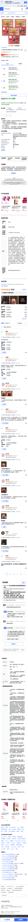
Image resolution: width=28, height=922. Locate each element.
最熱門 (3, 323)
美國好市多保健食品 (21, 838)
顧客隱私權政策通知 (18, 888)
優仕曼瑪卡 (14, 838)
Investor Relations (10, 886)
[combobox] (22, 323)
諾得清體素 (3, 838)
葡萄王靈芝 (7, 846)
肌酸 (2, 831)
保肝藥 (2, 844)
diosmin (12, 848)
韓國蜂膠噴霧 (19, 836)
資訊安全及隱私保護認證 (17, 890)
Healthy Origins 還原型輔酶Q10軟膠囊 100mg (11, 863)
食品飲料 (7, 16)
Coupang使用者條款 (20, 886)
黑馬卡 (17, 848)
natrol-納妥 (3, 848)
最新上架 (7, 323)
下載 (25, 2)
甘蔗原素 (14, 829)
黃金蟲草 (14, 836)
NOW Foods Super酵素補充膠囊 (8, 868)
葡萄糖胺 (19, 829)
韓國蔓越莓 (13, 844)
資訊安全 (8, 890)
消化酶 (2, 846)
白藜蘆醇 (23, 16)
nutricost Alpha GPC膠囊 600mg (8, 876)
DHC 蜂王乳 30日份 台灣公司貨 (8, 865)
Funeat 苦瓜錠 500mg (6, 861)
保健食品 (12, 16)
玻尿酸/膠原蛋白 (4, 829)
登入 (18, 6)
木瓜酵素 (8, 842)
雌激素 (2, 840)
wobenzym (13, 842)
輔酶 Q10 (22, 827)
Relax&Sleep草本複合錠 (7, 877)
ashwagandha (4, 836)
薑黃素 (18, 831)
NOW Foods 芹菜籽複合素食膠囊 (8, 856)
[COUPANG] (5, 902)
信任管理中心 (10, 888)
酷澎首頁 (3, 16)
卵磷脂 (22, 831)
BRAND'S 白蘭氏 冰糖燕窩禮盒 (8, 858)
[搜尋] (25, 13)
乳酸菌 (2, 827)
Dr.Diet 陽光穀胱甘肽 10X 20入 (8, 872)
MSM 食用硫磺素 (11, 831)
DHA (18, 827)
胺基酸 (5, 831)
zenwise (6, 840)
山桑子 (19, 846)
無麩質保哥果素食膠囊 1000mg (8, 859)
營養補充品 (18, 16)
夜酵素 (9, 836)
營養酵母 (11, 840)
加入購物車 (7, 919)
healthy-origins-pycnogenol (20, 840)
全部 (2, 12)
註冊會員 (21, 6)
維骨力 (8, 848)
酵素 (10, 829)
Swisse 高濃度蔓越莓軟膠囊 (7, 879)
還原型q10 (19, 842)
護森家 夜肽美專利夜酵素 (7, 870)
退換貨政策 (3, 888)
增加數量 (2, 116)
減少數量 (10, 116)
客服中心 (25, 6)
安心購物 (3, 890)
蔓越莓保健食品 (19, 844)
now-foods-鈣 (13, 846)
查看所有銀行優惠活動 (11, 111)
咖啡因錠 (8, 838)
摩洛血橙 (3, 842)
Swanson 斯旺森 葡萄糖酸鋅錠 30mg (9, 854)
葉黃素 (6, 827)
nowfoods (7, 844)
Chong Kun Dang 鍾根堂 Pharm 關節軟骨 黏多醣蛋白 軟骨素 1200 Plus (13, 874)
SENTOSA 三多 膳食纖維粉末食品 (8, 867)
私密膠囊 (24, 842)
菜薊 (23, 846)
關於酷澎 (2, 886)
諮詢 (24, 582)
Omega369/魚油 (12, 827)
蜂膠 (23, 829)
